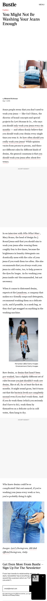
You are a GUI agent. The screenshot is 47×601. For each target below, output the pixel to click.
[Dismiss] (43, 576)
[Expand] (34, 576)
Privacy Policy (14, 595)
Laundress (21, 292)
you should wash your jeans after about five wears (22, 157)
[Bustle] (9, 4)
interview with (24, 233)
